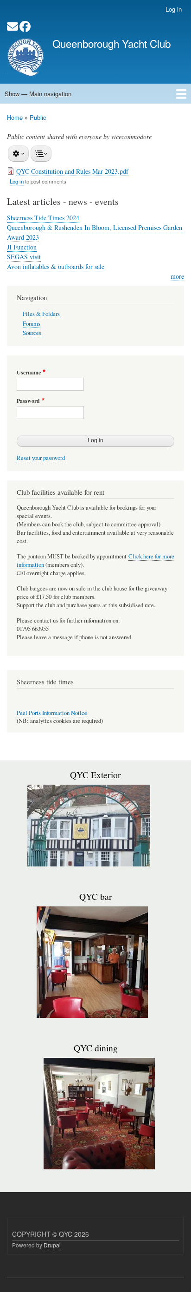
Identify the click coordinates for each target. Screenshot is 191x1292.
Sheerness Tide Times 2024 (43, 217)
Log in (174, 9)
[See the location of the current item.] (41, 153)
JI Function (22, 247)
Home (15, 117)
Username (29, 372)
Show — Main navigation (38, 93)
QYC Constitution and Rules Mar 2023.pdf (72, 171)
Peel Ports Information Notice (52, 713)
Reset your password (41, 458)
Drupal (52, 1245)
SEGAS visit (24, 256)
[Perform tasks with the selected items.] (18, 153)
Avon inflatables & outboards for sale (55, 266)
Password (28, 401)
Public (38, 117)
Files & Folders (41, 314)
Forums (31, 324)
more (177, 276)
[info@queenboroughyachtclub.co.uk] (12, 28)
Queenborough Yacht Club (111, 43)
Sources (32, 333)
